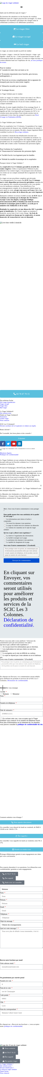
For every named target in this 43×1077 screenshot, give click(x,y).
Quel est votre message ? (9, 928)
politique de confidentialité (13, 1026)
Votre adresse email (7, 963)
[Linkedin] (19, 443)
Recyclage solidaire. (22, 132)
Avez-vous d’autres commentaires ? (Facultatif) (19, 545)
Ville (2, 1002)
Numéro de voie (6, 981)
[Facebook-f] (3, 443)
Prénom (3, 900)
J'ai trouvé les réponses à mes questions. (18, 523)
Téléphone (4, 914)
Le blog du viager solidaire (8, 1069)
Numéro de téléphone (7, 703)
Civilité (3, 692)
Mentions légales (6, 453)
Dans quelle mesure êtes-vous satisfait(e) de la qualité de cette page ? (21, 515)
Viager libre (3, 406)
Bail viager (3, 408)
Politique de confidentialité (9, 455)
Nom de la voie (5, 988)
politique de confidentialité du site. (30, 724)
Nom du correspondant (8, 1009)
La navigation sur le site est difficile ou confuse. (19, 653)
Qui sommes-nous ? (6, 1066)
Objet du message (6, 921)
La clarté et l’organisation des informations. (20, 536)
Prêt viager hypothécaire (7, 402)
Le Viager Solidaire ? (6, 1064)
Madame (6, 694)
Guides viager (4, 418)
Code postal (4, 995)
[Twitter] (8, 443)
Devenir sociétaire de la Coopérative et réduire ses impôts (18, 426)
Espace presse (4, 1071)
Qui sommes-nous (5, 413)
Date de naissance (6, 710)
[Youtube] (14, 443)
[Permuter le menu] (21, 7)
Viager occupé (4, 404)
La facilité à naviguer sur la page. (16, 538)
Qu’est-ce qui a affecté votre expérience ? (17, 533)
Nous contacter (4, 420)
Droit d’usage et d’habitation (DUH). (19, 116)
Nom (2, 696)
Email (2, 907)
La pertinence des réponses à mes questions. (20, 540)
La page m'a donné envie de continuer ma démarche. (22, 525)
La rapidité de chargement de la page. (18, 542)
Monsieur (16, 694)
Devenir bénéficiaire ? (7, 1068)
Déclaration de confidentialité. (19, 622)
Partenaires (3, 417)
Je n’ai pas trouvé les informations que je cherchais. (20, 647)
